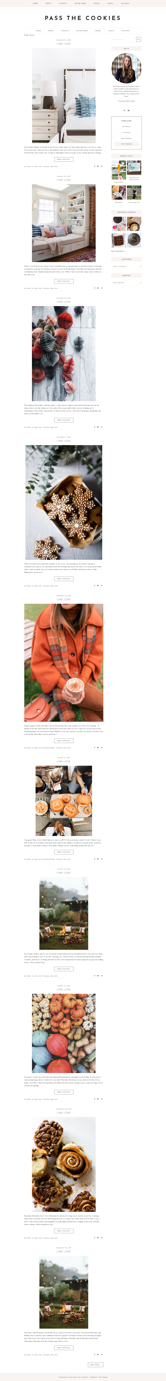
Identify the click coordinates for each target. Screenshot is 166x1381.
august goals (119, 182)
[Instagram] (128, 110)
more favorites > (118, 251)
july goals (118, 202)
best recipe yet (134, 202)
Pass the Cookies (83, 18)
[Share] (94, 166)
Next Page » (95, 1365)
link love (64, 44)
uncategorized (49, 748)
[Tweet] (97, 166)
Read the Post (63, 159)
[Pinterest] (124, 110)
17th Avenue (103, 1377)
